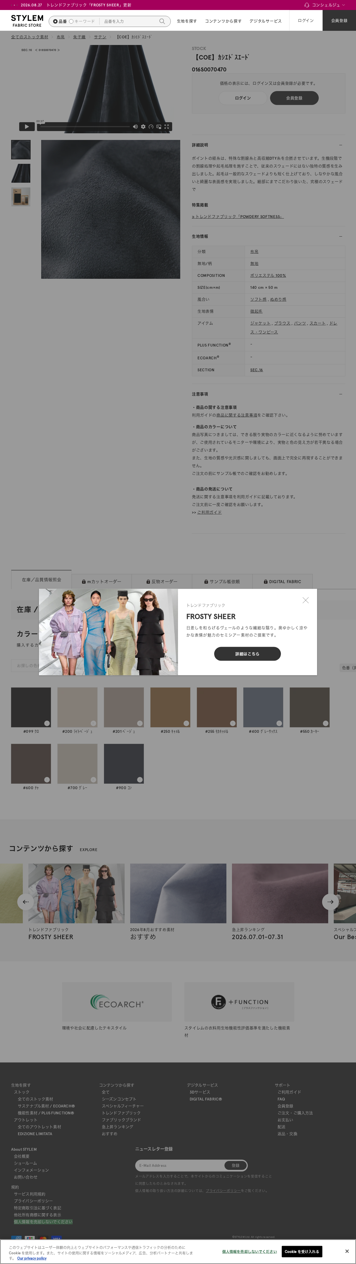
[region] (178, 1251)
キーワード (85, 21)
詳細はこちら (247, 653)
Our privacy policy (31, 1258)
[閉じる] (306, 600)
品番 (63, 21)
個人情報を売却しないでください (249, 1251)
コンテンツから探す (223, 21)
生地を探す (187, 21)
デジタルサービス (265, 21)
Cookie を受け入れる (302, 1251)
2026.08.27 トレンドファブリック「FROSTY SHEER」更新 (76, 4)
